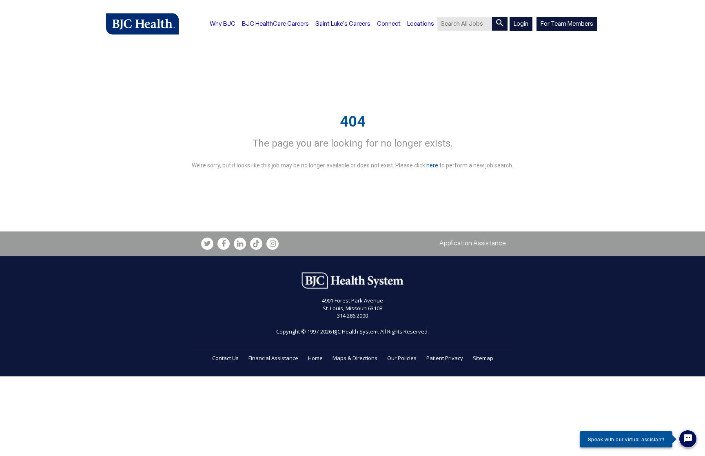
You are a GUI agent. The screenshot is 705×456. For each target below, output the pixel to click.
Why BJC (222, 23)
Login (521, 23)
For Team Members (567, 23)
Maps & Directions (355, 358)
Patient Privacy (444, 358)
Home (315, 358)
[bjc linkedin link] (240, 244)
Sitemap (483, 358)
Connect (389, 23)
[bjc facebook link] (223, 244)
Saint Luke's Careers (342, 23)
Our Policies (402, 358)
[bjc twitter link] (207, 244)
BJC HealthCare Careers (275, 23)
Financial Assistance (273, 358)
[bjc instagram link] (272, 244)
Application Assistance (472, 243)
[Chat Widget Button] (688, 439)
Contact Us (225, 358)
